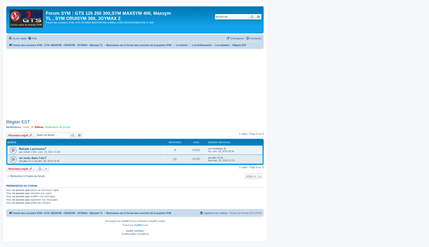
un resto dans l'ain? (32, 158)
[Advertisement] (140, 82)
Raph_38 (28, 127)
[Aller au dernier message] (225, 148)
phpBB (124, 221)
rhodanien (217, 148)
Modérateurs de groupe (57, 127)
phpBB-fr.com (141, 225)
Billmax (39, 127)
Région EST (18, 121)
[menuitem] (32, 38)
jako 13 (27, 161)
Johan (26, 152)
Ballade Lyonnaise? (32, 149)
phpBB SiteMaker (135, 231)
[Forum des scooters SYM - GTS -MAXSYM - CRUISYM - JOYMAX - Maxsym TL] (26, 19)
